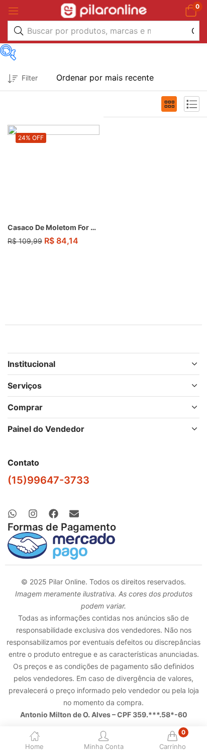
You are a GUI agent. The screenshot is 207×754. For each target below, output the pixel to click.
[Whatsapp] (12, 513)
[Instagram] (33, 513)
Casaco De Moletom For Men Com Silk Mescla (53, 227)
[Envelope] (74, 513)
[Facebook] (53, 513)
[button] (190, 10)
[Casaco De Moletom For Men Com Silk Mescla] (53, 171)
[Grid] (169, 104)
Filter (30, 77)
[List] (191, 104)
